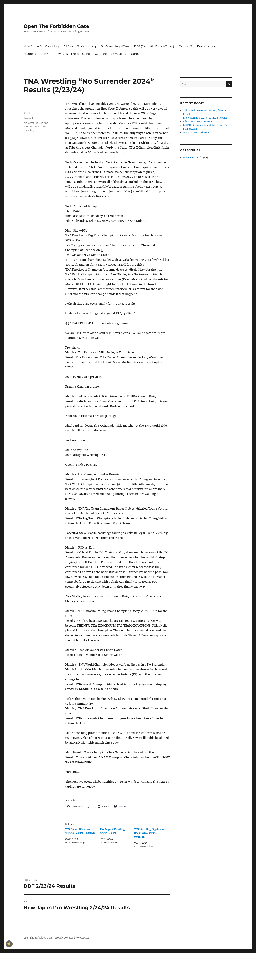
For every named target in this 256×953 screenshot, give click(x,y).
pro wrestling (31, 122)
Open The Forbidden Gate (56, 26)
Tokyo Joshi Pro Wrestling (72, 53)
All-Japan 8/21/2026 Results (199, 121)
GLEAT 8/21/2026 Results (197, 132)
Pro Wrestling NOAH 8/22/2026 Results (205, 117)
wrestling (29, 130)
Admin (27, 113)
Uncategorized (191, 157)
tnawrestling (42, 126)
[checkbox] (9, 943)
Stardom (30, 53)
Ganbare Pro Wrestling (110, 53)
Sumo (135, 53)
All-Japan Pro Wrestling (80, 46)
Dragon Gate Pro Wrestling (197, 46)
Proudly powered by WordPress (72, 937)
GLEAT (45, 53)
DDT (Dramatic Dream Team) (154, 46)
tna (41, 122)
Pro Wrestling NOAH (115, 46)
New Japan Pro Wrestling (41, 46)
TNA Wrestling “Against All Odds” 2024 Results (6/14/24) (149, 833)
